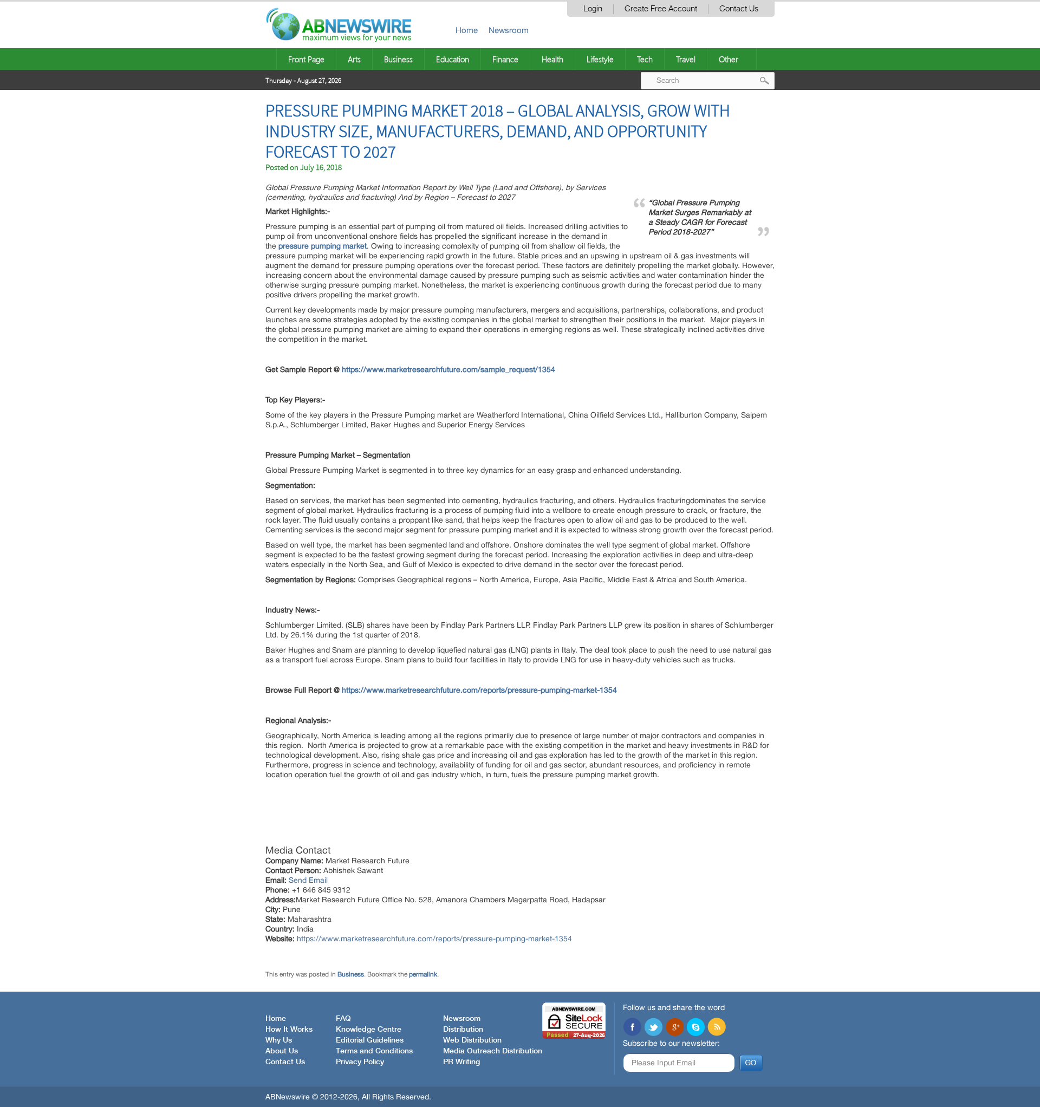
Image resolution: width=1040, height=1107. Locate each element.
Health (552, 59)
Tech (645, 59)
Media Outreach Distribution (492, 1051)
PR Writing (461, 1062)
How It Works (289, 1029)
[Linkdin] (674, 1028)
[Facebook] (632, 1028)
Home (467, 30)
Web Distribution (472, 1040)
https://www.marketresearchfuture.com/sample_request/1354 (448, 369)
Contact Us (738, 9)
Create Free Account (661, 9)
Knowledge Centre (368, 1029)
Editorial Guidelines (370, 1040)
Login (592, 9)
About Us (281, 1051)
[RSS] (716, 1028)
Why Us (278, 1040)
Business (398, 59)
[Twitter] (653, 1028)
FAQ (343, 1019)
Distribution (463, 1029)
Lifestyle (600, 59)
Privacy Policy (360, 1062)
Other (728, 59)
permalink (423, 974)
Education (452, 59)
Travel (686, 59)
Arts (354, 59)
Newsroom (509, 30)
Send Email (308, 880)
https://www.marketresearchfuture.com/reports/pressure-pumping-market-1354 (479, 690)
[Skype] (695, 1028)
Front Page (306, 59)
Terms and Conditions (374, 1051)
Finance (505, 59)
